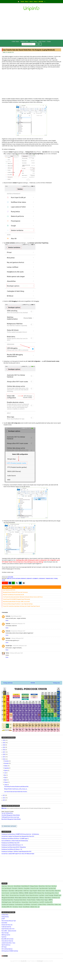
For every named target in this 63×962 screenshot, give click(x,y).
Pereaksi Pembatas (31, 899)
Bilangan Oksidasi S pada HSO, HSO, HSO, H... (16, 789)
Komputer (9, 578)
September (6, 768)
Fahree (7, 653)
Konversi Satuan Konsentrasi (32, 895)
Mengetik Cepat (57, 895)
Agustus (6, 770)
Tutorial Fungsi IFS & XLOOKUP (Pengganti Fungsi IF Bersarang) (16, 599)
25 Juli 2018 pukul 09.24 (16, 616)
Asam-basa (4, 886)
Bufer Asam (48, 886)
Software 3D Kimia (42, 904)
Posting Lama (56, 683)
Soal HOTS (41, 902)
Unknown (8, 616)
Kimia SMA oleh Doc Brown (7, 938)
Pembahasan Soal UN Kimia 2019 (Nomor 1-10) (12, 849)
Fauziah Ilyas (9, 645)
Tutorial (55, 578)
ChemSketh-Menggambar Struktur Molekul (11, 815)
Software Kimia (50, 904)
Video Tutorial (42, 41)
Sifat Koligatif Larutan (6, 902)
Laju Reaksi (41, 895)
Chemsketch (14, 888)
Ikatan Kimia (57, 890)
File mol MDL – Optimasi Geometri (9, 930)
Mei (5, 775)
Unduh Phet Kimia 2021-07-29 (8, 928)
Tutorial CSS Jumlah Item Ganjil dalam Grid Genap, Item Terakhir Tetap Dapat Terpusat (21, 606)
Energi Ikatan (27, 888)
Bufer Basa (54, 886)
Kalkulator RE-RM (32, 893)
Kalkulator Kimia (24, 41)
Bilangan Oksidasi (34, 886)
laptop (13, 578)
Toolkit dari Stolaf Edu (6, 926)
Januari (6, 784)
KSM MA (26, 893)
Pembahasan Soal (56, 897)
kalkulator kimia (33, 906)
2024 (4, 745)
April (5, 777)
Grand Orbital (4, 922)
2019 (4, 756)
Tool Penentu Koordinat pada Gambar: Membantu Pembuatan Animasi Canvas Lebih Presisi (23, 597)
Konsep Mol (22, 895)
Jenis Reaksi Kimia (14, 893)
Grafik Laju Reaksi (19, 890)
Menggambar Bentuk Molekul (8, 897)
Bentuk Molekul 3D (25, 886)
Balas (7, 620)
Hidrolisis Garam (41, 890)
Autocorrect (10, 886)
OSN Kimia (41, 897)
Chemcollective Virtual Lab (7, 940)
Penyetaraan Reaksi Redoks (20, 899)
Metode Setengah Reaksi (33, 897)
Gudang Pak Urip (5, 916)
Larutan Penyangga (49, 895)
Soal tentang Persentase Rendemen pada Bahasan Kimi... (16, 786)
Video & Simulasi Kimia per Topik (9, 920)
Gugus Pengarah (33, 890)
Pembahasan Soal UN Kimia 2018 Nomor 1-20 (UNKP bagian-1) (15, 838)
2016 (4, 797)
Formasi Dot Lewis (34, 888)
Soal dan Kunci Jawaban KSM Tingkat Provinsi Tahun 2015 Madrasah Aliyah (18, 853)
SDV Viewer (4, 947)
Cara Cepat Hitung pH (6, 888)
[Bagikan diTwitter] (16, 583)
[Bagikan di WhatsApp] (13, 583)
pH (38, 906)
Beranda (33, 682)
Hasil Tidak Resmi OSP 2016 (9, 590)
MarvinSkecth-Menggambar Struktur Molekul (11, 819)
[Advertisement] (33, 28)
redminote (35, 578)
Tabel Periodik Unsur (6, 945)
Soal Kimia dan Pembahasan (8, 904)
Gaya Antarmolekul (43, 888)
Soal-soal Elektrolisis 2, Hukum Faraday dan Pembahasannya (15, 840)
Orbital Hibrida (48, 897)
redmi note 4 (30, 578)
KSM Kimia (21, 893)
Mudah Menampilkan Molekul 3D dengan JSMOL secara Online (16, 601)
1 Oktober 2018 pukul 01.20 (17, 638)
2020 (4, 754)
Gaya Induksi (11, 890)
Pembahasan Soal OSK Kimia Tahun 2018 (10, 842)
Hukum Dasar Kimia (50, 890)
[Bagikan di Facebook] (9, 583)
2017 (4, 795)
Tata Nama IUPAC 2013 (7, 906)
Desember (6, 761)
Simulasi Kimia (33, 41)
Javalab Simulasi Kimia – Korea (8, 943)
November (6, 763)
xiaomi (3, 580)
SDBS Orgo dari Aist (6, 934)
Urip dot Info (24, 961)
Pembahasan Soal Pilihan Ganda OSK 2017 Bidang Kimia (14, 847)
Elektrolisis (20, 888)
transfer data (49, 578)
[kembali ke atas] (61, 959)
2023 (4, 747)
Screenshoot (42, 578)
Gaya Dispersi (5, 890)
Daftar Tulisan (15, 41)
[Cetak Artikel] (23, 583)
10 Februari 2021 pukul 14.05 (16, 653)
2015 (4, 800)
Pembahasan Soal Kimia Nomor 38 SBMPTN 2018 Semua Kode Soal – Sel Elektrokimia (20, 834)
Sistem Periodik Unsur (34, 902)
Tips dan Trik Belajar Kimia (7, 813)
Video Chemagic (5, 932)
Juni (5, 772)
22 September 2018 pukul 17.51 (18, 623)
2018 (4, 759)
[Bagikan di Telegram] (20, 583)
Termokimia (15, 906)
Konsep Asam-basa (14, 895)
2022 (4, 749)
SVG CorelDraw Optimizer (7, 949)
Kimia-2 (3, 895)
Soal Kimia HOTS (48, 902)
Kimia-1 (57, 893)
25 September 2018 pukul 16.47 (18, 631)
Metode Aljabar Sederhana (21, 897)
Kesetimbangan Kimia (49, 893)
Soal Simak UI (34, 904)
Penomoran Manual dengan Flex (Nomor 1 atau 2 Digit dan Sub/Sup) (17, 604)
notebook (18, 578)
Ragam (46, 899)
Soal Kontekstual (19, 904)
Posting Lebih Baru (8, 683)
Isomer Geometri (5, 893)
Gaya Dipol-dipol (52, 888)
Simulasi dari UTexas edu (7, 924)
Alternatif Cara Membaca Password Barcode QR (13, 594)
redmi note (23, 578)
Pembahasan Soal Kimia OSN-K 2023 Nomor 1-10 (12, 845)
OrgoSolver (4, 936)
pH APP (3, 918)
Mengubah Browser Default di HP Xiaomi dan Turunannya (15, 592)
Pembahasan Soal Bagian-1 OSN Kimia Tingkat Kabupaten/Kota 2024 (16, 851)
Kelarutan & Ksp (40, 893)
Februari (6, 782)
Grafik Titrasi (26, 890)
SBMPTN (50, 899)
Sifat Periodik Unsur (16, 902)
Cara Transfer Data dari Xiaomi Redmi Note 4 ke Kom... (16, 791)
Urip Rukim (10, 577)
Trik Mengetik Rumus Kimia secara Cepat (10, 817)
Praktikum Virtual (40, 899)
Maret (5, 780)
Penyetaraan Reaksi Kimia (7, 899)
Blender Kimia (42, 886)
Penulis (49, 41)
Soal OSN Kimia (27, 904)
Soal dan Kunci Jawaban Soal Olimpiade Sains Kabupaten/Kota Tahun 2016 (18, 836)
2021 (4, 752)
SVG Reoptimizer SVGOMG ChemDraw (10, 951)
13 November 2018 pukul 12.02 (19, 645)
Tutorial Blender (26, 906)
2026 (4, 740)
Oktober (6, 765)
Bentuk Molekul (17, 886)
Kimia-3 (7, 895)
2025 (4, 742)
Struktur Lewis (58, 904)
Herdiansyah (40, 961)
